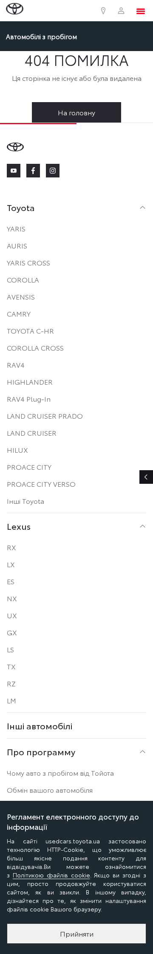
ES (10, 581)
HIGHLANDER (30, 381)
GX (12, 632)
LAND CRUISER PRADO (45, 415)
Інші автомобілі (39, 725)
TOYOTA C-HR (30, 330)
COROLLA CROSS (35, 347)
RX (11, 547)
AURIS (17, 245)
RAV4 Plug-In (29, 398)
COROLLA (23, 279)
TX (11, 666)
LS (10, 649)
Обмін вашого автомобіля (50, 789)
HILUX (17, 449)
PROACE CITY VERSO (41, 483)
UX (12, 615)
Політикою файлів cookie (51, 875)
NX (12, 598)
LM (11, 700)
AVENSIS (21, 296)
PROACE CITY (29, 466)
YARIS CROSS (28, 262)
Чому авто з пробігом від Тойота (60, 772)
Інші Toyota (25, 501)
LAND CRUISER (32, 432)
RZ (11, 683)
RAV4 (16, 364)
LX (11, 564)
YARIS (16, 228)
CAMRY (19, 313)
